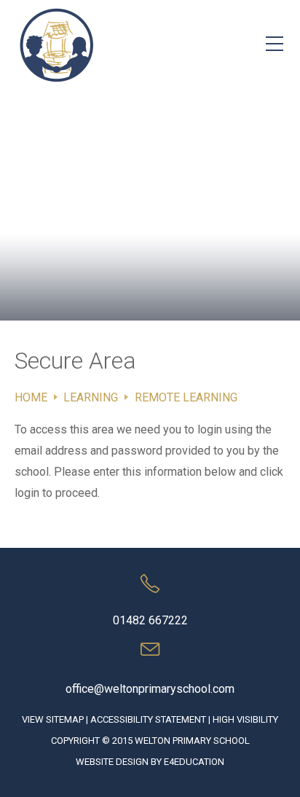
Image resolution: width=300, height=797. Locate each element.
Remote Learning (186, 397)
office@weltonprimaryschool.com (150, 689)
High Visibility (245, 719)
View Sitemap (53, 719)
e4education (194, 761)
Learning (90, 397)
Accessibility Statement (148, 719)
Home (31, 397)
